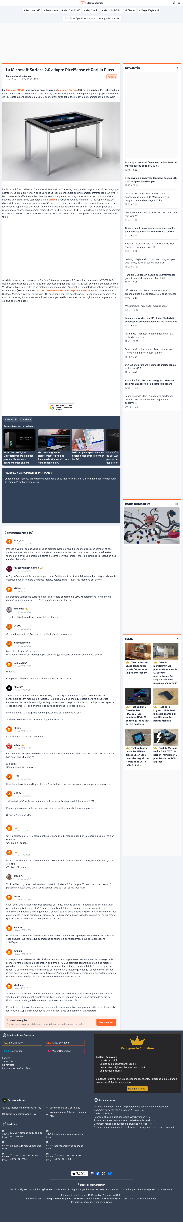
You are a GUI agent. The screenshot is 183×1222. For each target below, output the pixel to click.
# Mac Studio (91, 10)
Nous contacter (165, 1189)
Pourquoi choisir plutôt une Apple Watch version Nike (122, 1116)
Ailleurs (112, 76)
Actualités (132, 68)
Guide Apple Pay (103, 1113)
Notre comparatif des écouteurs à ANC (68, 1114)
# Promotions (51, 10)
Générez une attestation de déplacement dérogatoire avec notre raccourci (134, 1127)
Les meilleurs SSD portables (65, 1107)
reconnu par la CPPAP (67, 1198)
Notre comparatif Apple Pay (21, 1114)
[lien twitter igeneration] (103, 1173)
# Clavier (130, 10)
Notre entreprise (146, 1189)
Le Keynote (8, 1064)
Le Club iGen (16, 1042)
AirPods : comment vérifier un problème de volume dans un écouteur (131, 1106)
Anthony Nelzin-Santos (18, 76)
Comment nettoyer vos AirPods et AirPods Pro (119, 1109)
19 (35, 79)
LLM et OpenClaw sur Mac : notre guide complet (93, 18)
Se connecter (106, 1022)
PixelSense (49, 199)
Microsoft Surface (67, 90)
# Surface (25, 419)
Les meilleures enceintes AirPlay (23, 1107)
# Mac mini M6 (32, 10)
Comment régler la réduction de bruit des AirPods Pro (123, 1123)
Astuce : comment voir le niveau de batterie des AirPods (124, 1120)
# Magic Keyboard (149, 10)
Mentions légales (19, 1189)
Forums (6, 1058)
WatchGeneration (61, 1051)
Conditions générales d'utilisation (48, 1189)
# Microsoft (11, 419)
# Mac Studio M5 (70, 10)
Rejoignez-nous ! (137, 1088)
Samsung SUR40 (14, 90)
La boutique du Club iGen (16, 1068)
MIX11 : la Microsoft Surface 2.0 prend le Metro (63, 290)
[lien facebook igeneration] (98, 1173)
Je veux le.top (9, 1061)
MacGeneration (60, 1042)
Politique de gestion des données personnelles (93, 1189)
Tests (129, 639)
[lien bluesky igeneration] (110, 1173)
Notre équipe (128, 1189)
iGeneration (16, 1051)
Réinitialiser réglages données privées (91, 1202)
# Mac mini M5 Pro (112, 10)
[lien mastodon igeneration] (92, 1173)
